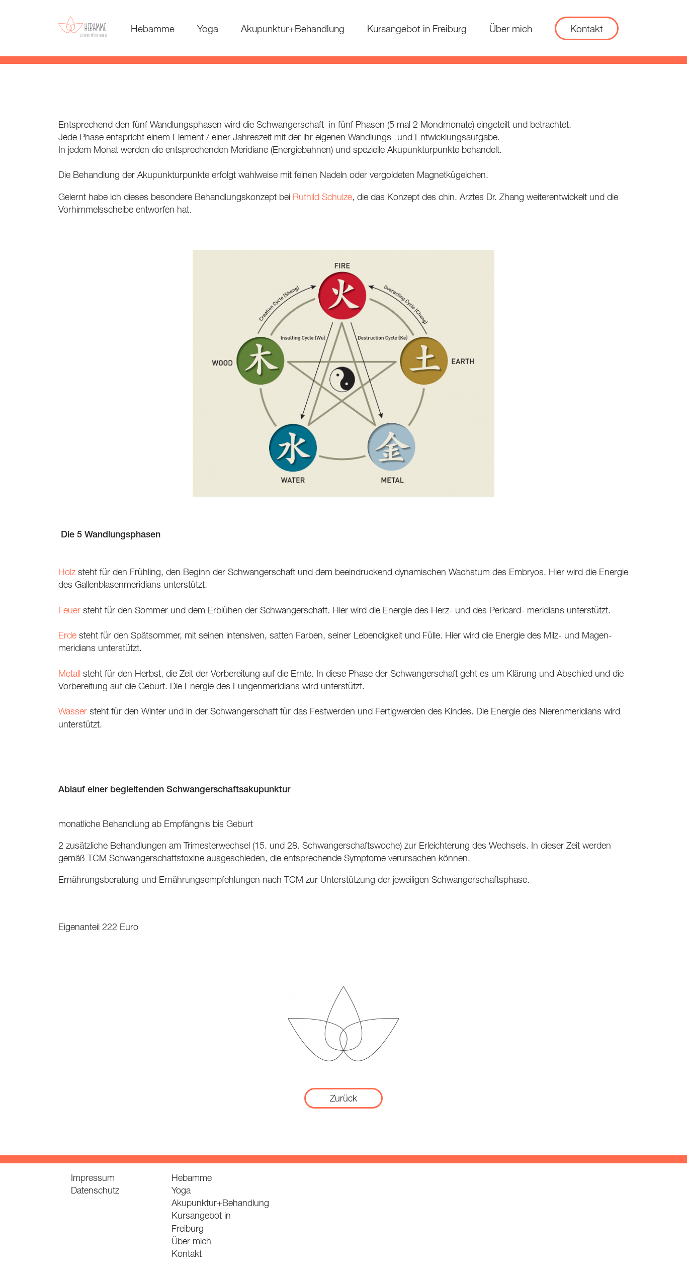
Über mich (510, 28)
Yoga (207, 28)
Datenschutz (95, 1190)
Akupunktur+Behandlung (293, 28)
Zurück (343, 1098)
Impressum (93, 1177)
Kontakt (586, 28)
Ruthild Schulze (322, 197)
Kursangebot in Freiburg (417, 28)
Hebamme (153, 28)
